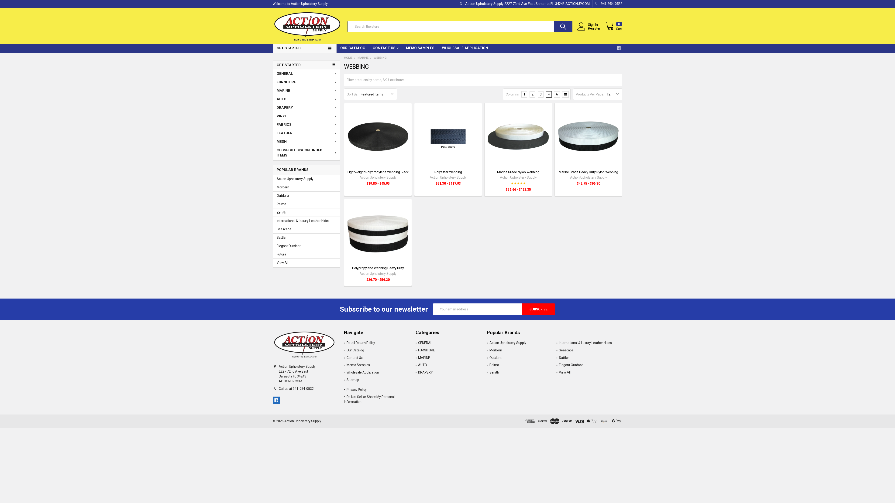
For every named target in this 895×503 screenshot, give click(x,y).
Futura (281, 254)
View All (282, 263)
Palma (281, 204)
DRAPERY (285, 107)
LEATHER (285, 133)
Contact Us (384, 48)
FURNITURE (286, 82)
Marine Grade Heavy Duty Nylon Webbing (588, 172)
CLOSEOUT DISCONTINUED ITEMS (299, 153)
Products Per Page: (590, 94)
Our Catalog (352, 48)
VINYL (282, 116)
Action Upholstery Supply (295, 179)
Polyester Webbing (448, 172)
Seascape (284, 229)
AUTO (281, 99)
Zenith (281, 212)
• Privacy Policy (355, 389)
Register (594, 28)
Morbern (283, 187)
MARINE (283, 90)
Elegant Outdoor (289, 246)
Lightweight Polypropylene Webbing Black (378, 172)
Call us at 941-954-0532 (296, 389)
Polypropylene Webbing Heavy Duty (378, 268)
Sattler (282, 237)
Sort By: (352, 94)
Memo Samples (420, 48)
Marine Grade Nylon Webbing (518, 172)
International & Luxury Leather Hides (303, 221)
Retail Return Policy (361, 343)
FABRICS (284, 124)
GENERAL (285, 73)
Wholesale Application (465, 48)
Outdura (283, 195)
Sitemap (353, 380)
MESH (282, 141)
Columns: (513, 94)
